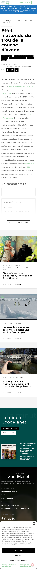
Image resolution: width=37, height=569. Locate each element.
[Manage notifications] (32, 564)
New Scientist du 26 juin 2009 (20, 86)
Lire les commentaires (18, 222)
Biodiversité (7, 20)
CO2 (28, 167)
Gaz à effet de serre (17, 58)
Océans (30, 58)
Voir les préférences (18, 560)
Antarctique (7, 56)
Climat (18, 20)
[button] (34, 523)
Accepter (18, 550)
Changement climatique (23, 56)
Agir (5, 265)
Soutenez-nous (7, 502)
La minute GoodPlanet (10, 505)
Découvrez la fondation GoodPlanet (15, 509)
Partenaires (5, 495)
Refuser (18, 555)
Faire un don (24, 2)
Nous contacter (7, 498)
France (4, 58)
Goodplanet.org (10, 428)
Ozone (4, 60)
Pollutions (28, 20)
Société (6, 22)
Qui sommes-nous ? (9, 491)
